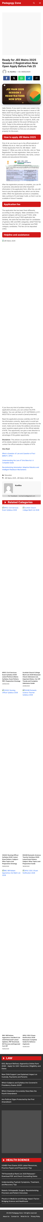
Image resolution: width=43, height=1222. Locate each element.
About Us (6, 1216)
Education (8, 475)
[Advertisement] (21, 33)
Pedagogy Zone (11, 3)
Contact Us (15, 1216)
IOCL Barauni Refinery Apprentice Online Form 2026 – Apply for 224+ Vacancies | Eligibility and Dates (21, 1066)
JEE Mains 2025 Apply (25, 478)
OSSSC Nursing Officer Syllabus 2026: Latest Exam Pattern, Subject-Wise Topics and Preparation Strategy (10, 859)
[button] (34, 3)
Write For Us (25, 1216)
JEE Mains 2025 (10, 478)
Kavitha (13, 72)
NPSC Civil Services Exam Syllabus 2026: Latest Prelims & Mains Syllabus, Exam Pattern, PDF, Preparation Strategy (11, 677)
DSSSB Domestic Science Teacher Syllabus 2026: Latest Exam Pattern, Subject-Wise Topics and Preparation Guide (32, 859)
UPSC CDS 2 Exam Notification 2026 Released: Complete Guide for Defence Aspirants (30, 1040)
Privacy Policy (35, 1216)
